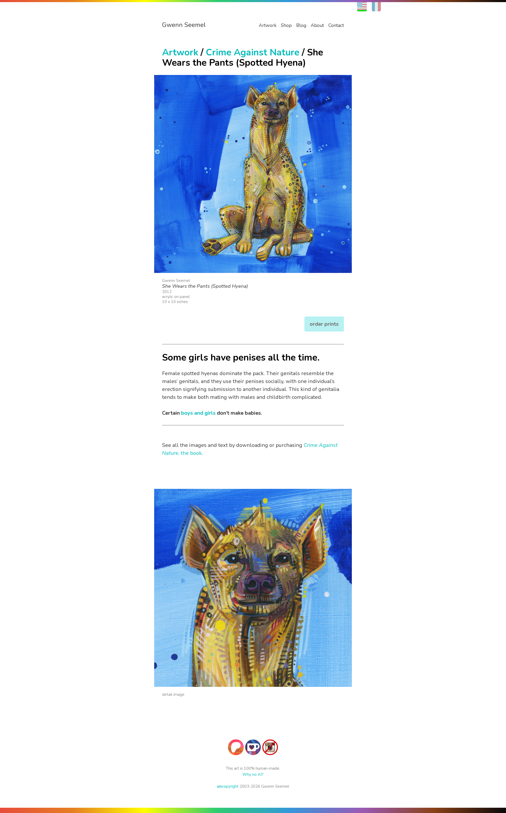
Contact (336, 25)
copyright (228, 786)
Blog (301, 25)
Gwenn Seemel (184, 25)
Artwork (267, 25)
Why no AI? (253, 774)
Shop (286, 25)
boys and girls (198, 413)
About (317, 25)
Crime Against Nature (252, 52)
